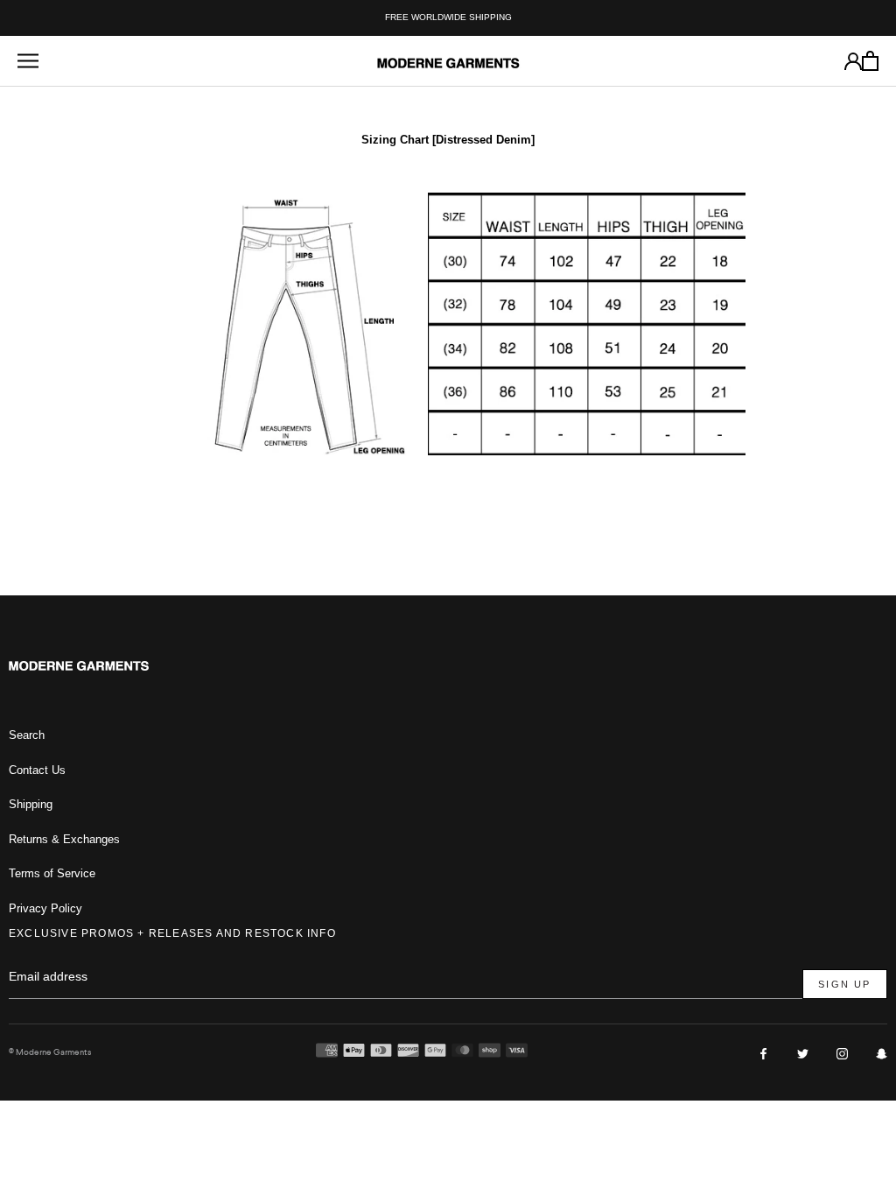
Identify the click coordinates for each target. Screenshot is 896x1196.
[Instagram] (842, 1053)
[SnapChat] (881, 1053)
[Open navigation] (28, 60)
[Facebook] (763, 1053)
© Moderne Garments (50, 1052)
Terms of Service (52, 873)
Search (27, 735)
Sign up (844, 984)
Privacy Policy (45, 908)
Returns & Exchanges (64, 839)
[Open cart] (870, 61)
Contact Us (37, 770)
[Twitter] (802, 1053)
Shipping (30, 804)
